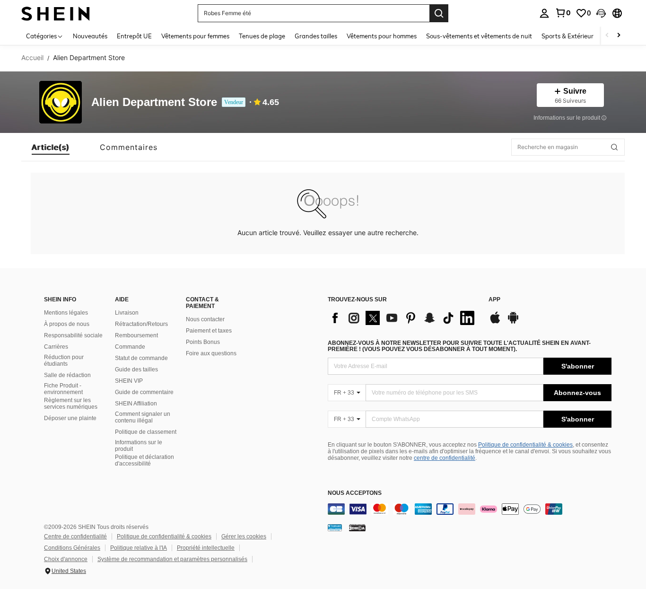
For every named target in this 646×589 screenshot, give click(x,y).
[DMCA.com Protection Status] (357, 527)
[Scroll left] (607, 35)
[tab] (51, 147)
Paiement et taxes (209, 330)
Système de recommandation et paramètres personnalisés (172, 559)
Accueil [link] (32, 58)
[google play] (513, 322)
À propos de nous (66, 324)
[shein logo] (55, 13)
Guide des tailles (136, 369)
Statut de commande (141, 358)
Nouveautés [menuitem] (90, 36)
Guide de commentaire (144, 392)
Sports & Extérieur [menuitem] (567, 36)
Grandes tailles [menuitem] (316, 36)
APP (494, 300)
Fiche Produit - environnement (63, 389)
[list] (403, 318)
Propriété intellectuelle (206, 548)
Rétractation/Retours (141, 324)
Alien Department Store (154, 102)
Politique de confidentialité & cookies (525, 444)
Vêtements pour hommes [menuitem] (382, 36)
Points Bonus (203, 342)
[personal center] (544, 13)
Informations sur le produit (138, 445)
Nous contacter (205, 319)
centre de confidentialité (444, 458)
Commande (130, 346)
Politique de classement (145, 432)
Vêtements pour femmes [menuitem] (195, 36)
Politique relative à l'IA (138, 548)
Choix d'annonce (65, 559)
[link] (563, 12)
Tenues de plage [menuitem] (262, 36)
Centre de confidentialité (75, 536)
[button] (601, 13)
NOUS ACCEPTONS (355, 493)
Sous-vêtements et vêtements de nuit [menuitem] (479, 36)
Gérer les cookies (243, 536)
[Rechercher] (438, 13)
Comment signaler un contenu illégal (142, 417)
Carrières (56, 346)
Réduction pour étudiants (64, 360)
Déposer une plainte (70, 418)
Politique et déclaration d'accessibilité (144, 460)
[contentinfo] (469, 509)
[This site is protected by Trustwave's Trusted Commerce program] (335, 527)
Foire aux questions (211, 353)
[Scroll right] (618, 35)
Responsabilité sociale (73, 335)
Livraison (127, 312)
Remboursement (136, 335)
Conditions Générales (72, 548)
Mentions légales (66, 312)
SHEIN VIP (129, 381)
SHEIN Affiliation (136, 403)
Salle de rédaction (67, 375)
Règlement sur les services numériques (70, 403)
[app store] (495, 322)
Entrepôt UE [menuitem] (134, 36)
